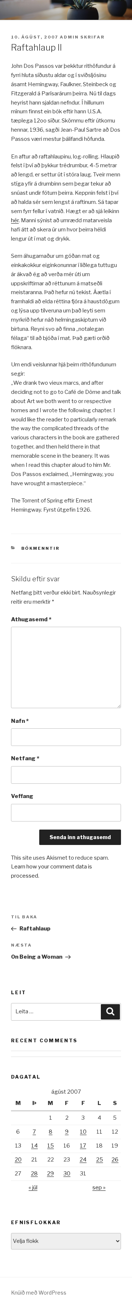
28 (34, 1173)
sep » (99, 1187)
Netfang (25, 758)
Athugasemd (31, 619)
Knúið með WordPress (38, 1292)
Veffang (22, 796)
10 (83, 1131)
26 (114, 1159)
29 (50, 1173)
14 (34, 1145)
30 (66, 1173)
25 (99, 1159)
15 (50, 1145)
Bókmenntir (40, 548)
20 (18, 1159)
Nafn (20, 721)
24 (83, 1159)
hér (15, 220)
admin (69, 37)
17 (83, 1145)
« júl (33, 1187)
